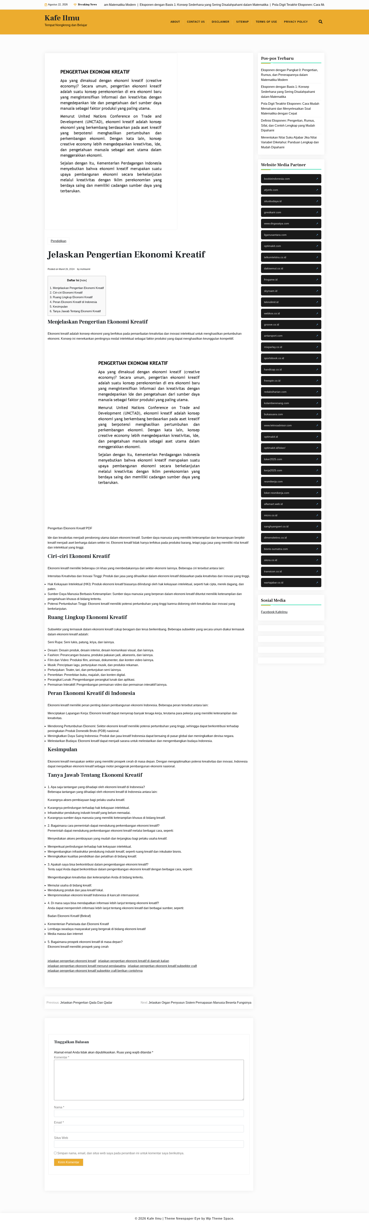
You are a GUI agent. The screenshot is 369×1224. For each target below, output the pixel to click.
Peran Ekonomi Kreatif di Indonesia (73, 302)
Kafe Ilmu (62, 18)
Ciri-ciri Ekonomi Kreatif (66, 292)
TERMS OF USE (266, 21)
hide (83, 280)
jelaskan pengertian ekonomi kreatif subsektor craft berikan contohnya (95, 970)
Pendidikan (58, 241)
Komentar (61, 1057)
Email (59, 1122)
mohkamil (85, 269)
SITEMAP (242, 21)
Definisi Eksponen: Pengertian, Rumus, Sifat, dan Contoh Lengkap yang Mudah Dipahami (288, 125)
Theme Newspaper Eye (182, 1218)
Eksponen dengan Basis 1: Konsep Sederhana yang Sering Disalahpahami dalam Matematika (288, 91)
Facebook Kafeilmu (274, 612)
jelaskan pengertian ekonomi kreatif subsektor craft (162, 966)
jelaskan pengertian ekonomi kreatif (72, 961)
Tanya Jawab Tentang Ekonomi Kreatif (75, 311)
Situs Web (61, 1137)
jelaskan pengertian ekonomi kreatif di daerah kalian (133, 961)
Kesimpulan (59, 306)
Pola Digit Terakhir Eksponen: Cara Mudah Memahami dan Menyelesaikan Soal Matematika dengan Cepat (290, 108)
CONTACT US (196, 21)
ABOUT (175, 21)
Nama (59, 1107)
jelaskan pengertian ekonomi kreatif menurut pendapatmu (87, 966)
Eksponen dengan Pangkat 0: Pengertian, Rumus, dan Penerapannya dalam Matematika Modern (289, 74)
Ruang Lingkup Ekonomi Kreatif (71, 297)
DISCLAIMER (220, 21)
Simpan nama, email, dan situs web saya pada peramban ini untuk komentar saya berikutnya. (120, 1153)
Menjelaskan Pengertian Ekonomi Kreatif (77, 288)
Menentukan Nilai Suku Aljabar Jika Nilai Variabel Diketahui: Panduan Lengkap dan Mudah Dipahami (290, 142)
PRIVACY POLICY (296, 21)
